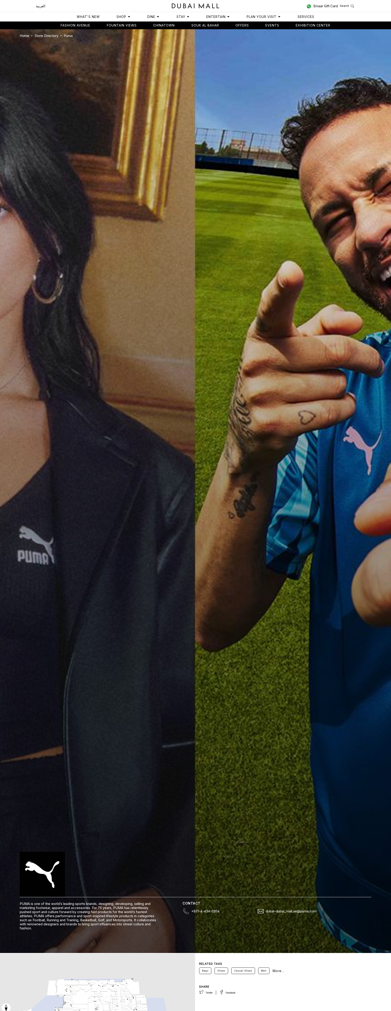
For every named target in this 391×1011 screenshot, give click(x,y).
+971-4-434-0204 (205, 911)
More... (278, 970)
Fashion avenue (75, 25)
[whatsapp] (309, 6)
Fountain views (122, 25)
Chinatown (164, 25)
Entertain (216, 17)
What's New (88, 17)
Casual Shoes (243, 970)
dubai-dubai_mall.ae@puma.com (291, 911)
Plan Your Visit (262, 17)
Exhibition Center (313, 25)
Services (306, 17)
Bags (205, 970)
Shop (121, 17)
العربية (40, 6)
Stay (180, 17)
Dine (151, 17)
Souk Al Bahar (205, 25)
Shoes (221, 970)
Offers (242, 25)
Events (272, 25)
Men (264, 970)
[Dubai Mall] (195, 5)
